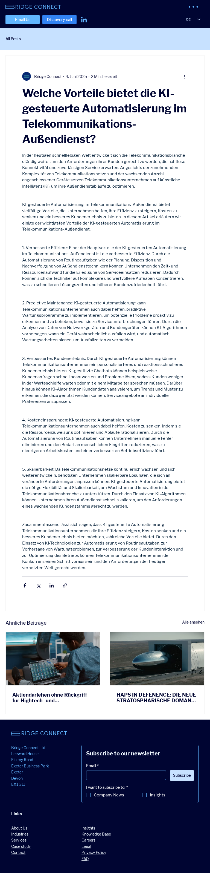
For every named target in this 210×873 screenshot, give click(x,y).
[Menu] (194, 6)
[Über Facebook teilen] (24, 585)
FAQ (85, 858)
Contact (18, 852)
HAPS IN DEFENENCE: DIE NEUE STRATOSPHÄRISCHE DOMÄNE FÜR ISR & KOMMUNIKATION (156, 697)
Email (92, 765)
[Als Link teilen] (65, 585)
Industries (19, 834)
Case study (21, 846)
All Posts (13, 38)
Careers (88, 840)
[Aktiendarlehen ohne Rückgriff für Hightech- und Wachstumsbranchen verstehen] (53, 658)
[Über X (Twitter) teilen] (38, 585)
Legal (86, 846)
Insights (88, 828)
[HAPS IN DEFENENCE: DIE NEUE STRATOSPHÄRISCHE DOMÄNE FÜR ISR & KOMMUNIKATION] (157, 658)
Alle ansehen (193, 622)
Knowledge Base (96, 834)
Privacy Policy (93, 852)
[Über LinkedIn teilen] (51, 585)
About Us (19, 828)
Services (19, 840)
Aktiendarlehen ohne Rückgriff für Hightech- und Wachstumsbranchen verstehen (51, 697)
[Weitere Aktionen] (184, 76)
